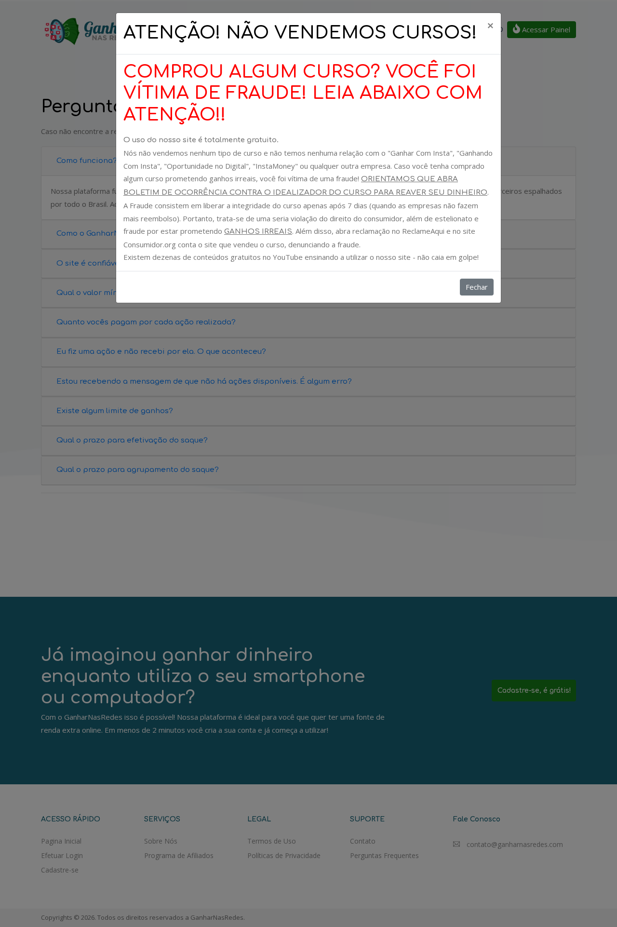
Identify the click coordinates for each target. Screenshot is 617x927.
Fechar (477, 287)
